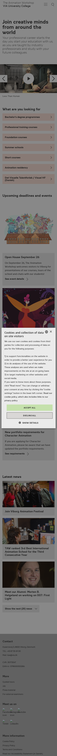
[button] (28, 423)
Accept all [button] (30, 407)
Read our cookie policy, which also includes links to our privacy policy (28, 397)
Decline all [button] (29, 415)
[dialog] (28, 378)
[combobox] (46, 331)
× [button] (51, 332)
